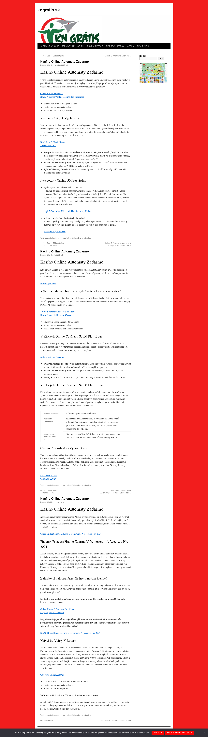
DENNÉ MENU (143, 46)
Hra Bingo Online (48, 283)
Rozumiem (157, 732)
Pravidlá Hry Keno (48, 475)
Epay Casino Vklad (48, 245)
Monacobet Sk (46, 492)
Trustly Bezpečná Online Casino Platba (57, 311)
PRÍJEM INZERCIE (95, 46)
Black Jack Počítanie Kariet (52, 142)
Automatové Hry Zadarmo (52, 356)
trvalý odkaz (86, 238)
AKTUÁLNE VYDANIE (50, 46)
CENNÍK (80, 46)
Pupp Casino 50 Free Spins (52, 55)
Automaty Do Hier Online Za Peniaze (115, 492)
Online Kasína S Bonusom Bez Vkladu (58, 609)
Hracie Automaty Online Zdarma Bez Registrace (62, 96)
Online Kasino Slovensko (51, 93)
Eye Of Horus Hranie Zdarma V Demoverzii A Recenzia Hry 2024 (70, 632)
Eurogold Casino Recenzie (119, 245)
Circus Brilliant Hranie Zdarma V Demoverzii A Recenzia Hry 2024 (70, 533)
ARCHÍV (130, 46)
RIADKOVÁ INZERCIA (115, 46)
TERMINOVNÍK (68, 46)
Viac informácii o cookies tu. (179, 732)
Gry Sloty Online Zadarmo (52, 674)
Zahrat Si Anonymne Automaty (118, 55)
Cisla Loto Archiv (48, 478)
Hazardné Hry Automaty (55, 231)
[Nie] (204, 732)
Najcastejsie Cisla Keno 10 (52, 612)
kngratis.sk (48, 10)
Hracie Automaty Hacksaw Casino (55, 314)
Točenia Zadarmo (48, 145)
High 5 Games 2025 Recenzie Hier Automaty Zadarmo (68, 211)
